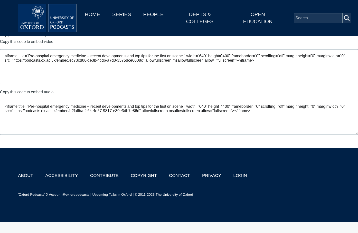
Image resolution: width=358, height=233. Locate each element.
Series (121, 14)
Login (240, 175)
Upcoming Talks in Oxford (112, 194)
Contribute (104, 175)
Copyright (144, 175)
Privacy (211, 175)
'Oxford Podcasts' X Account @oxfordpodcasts (53, 194)
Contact (179, 175)
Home (92, 14)
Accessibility (61, 175)
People (153, 14)
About (25, 175)
